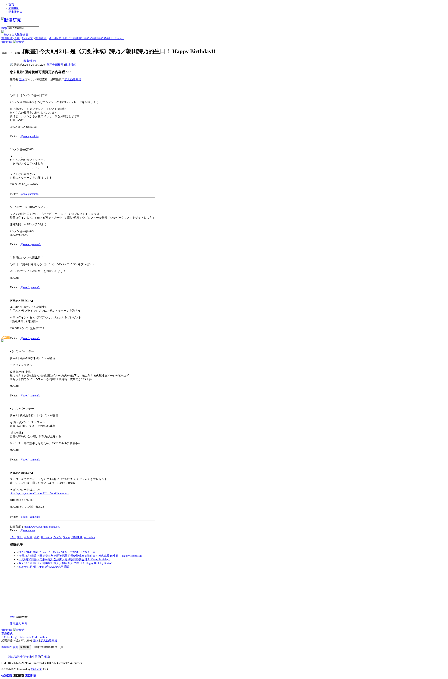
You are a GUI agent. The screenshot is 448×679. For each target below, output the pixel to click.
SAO (13, 537)
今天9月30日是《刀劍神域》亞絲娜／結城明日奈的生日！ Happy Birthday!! (64, 559)
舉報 (24, 623)
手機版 (45, 656)
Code (35, 637)
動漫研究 (7, 38)
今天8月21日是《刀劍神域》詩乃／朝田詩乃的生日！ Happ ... (86, 38)
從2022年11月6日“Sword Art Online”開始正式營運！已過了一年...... (59, 552)
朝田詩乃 (46, 537)
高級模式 (7, 633)
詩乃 (36, 537)
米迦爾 (5, 337)
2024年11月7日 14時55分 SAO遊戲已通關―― (47, 566)
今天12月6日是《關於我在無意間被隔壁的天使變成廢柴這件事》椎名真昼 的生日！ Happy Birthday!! (80, 555)
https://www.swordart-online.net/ (42, 526)
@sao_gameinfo (29, 136)
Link (21, 637)
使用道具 (15, 623)
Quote (27, 637)
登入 (7, 34)
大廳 (13, 8)
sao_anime (89, 537)
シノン (57, 537)
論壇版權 (21, 616)
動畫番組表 (15, 11)
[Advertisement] (36, 593)
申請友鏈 (25, 656)
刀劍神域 (76, 537)
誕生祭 (28, 537)
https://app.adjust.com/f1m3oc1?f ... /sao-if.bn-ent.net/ (39, 493)
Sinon (66, 537)
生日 (20, 537)
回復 (12, 616)
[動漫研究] (11, 20)
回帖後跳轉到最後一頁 (49, 647)
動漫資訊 (41, 38)
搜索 (4, 28)
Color (7, 637)
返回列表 (7, 41)
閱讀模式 (70, 64)
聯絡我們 (14, 656)
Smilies (43, 637)
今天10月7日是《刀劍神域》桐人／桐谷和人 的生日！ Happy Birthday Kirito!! (66, 563)
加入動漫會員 (20, 34)
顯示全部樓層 (55, 64)
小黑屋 (36, 656)
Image (14, 637)
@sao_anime (27, 530)
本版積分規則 (9, 647)
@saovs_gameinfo (30, 244)
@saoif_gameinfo (30, 287)
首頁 (11, 4)
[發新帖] (18, 41)
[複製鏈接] (29, 60)
